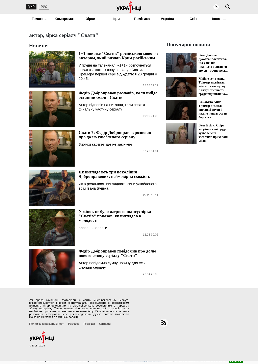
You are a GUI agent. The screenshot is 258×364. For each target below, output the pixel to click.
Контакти (105, 323)
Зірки (90, 19)
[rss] (216, 6)
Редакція (89, 323)
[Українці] (129, 7)
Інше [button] (216, 19)
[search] (228, 7)
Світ (193, 19)
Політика (142, 19)
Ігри (116, 19)
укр (31, 6)
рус (44, 6)
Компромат (65, 19)
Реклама (73, 323)
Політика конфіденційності (46, 323)
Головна (39, 19)
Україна (167, 19)
